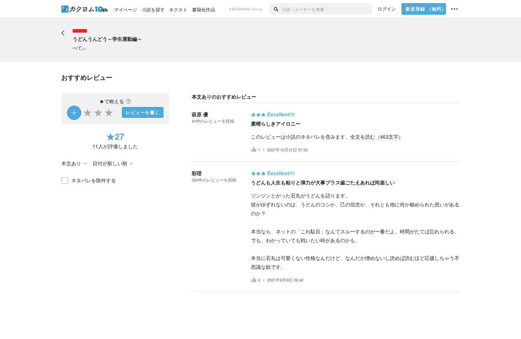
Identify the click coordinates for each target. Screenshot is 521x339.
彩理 (197, 173)
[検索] (275, 9)
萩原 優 (200, 114)
